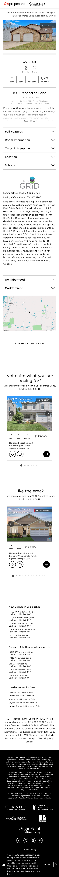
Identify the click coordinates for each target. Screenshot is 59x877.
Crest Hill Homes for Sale (21, 692)
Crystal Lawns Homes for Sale (23, 703)
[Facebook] (18, 842)
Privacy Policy (29, 850)
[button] (29, 313)
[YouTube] (40, 842)
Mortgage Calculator (29, 343)
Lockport (44, 101)
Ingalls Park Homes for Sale (22, 699)
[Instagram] (33, 842)
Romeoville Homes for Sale (21, 696)
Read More (29, 121)
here (9, 874)
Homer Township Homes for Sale (24, 706)
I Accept (47, 864)
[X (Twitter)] (25, 842)
